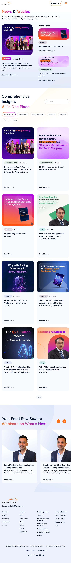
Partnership (5, 518)
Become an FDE (60, 518)
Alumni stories (6, 522)
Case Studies (24, 518)
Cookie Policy (42, 550)
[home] (26, 3)
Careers (4, 525)
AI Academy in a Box (43, 532)
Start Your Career (60, 515)
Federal (39, 535)
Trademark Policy (30, 550)
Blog (21, 515)
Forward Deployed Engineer (43, 519)
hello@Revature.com (17, 506)
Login (56, 525)
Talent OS (40, 515)
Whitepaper (23, 532)
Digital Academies (42, 529)
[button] (56, 3)
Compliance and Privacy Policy (55, 546)
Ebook (22, 522)
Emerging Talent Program (42, 524)
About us (4, 515)
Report (22, 528)
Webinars (22, 525)
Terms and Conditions (37, 546)
